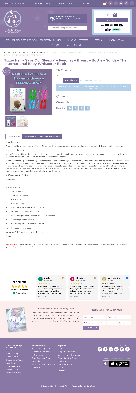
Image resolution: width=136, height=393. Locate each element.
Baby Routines (12, 363)
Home (7, 3)
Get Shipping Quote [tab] (50, 136)
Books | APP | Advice (118, 40)
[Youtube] (121, 3)
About (61, 3)
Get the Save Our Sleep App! (116, 359)
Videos (30, 3)
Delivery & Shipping (66, 364)
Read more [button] (42, 296)
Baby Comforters (13, 373)
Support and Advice (14, 360)
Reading (48, 3)
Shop (14, 3)
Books (43, 53)
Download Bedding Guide (69, 355)
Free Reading (12, 354)
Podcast (38, 3)
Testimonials (63, 361)
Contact (70, 3)
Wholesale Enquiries (41, 352)
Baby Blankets (12, 370)
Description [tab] (14, 136)
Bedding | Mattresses (78, 40)
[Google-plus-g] (111, 349)
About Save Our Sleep (67, 358)
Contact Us (62, 371)
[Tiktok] (132, 3)
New (68, 45)
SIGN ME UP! (91, 328)
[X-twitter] (110, 3)
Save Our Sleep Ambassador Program (44, 365)
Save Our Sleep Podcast (42, 349)
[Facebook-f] (116, 3)
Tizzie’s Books (12, 357)
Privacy (67, 386)
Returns (61, 368)
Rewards (22, 3)
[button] (69, 108)
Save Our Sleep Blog (41, 358)
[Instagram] (126, 3)
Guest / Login (85, 3)
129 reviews (23, 289)
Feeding (98, 40)
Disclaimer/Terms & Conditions (83, 386)
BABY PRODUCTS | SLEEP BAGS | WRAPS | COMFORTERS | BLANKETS (33, 40)
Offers (55, 45)
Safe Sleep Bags (13, 366)
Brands (77, 45)
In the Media (37, 355)
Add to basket (71, 80)
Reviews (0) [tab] (30, 136)
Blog (55, 3)
